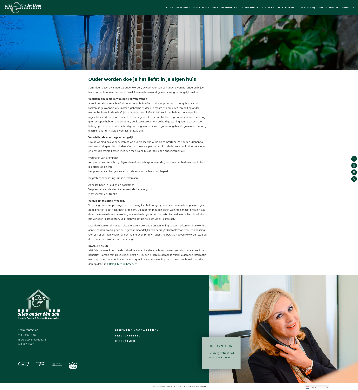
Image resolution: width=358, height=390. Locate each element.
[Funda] (23, 364)
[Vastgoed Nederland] (40, 364)
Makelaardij (307, 7)
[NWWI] (57, 364)
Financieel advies (205, 7)
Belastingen (286, 7)
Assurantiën (250, 7)
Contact (347, 7)
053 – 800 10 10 (27, 335)
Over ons (182, 7)
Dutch (312, 387)
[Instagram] (354, 165)
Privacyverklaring (199, 386)
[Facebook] (354, 159)
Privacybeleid (128, 335)
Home (169, 7)
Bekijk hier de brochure (123, 264)
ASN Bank (268, 7)
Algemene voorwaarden (137, 330)
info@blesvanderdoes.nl (32, 339)
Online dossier (329, 7)
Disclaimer (125, 341)
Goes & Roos (165, 386)
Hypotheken (229, 7)
